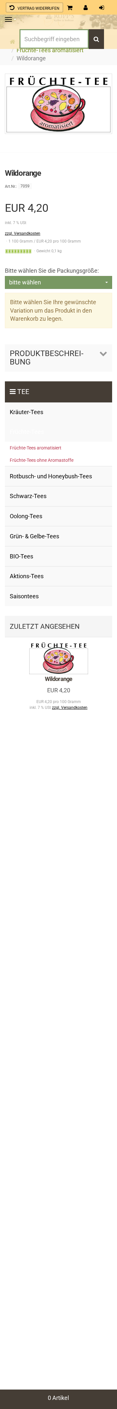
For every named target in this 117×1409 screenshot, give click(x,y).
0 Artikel (58, 1397)
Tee (23, 392)
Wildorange (58, 678)
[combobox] (58, 282)
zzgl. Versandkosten (22, 233)
